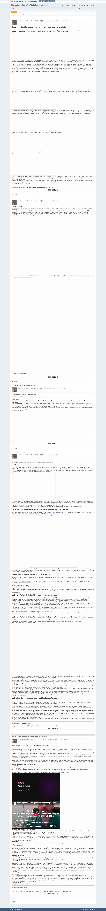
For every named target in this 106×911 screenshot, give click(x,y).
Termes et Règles (88, 909)
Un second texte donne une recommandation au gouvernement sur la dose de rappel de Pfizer (51, 599)
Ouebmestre (48, 20)
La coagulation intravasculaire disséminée (21, 884)
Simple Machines (19, 909)
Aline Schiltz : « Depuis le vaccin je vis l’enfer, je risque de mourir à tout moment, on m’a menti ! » (34, 198)
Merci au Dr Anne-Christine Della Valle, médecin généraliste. (25, 881)
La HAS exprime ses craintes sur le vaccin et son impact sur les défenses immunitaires (31, 452)
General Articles (25, 20)
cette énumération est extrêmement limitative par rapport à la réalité (35, 570)
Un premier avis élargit (79, 598)
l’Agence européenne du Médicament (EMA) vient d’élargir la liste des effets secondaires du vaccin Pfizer (62, 512)
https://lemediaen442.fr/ (20, 373)
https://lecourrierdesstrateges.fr (22, 183)
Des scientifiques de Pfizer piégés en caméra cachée (23, 385)
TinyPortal (80, 909)
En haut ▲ (94, 909)
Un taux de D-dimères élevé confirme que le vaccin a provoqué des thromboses (29, 736)
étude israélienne (18, 580)
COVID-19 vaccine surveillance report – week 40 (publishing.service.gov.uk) (62, 113)
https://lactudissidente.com (21, 440)
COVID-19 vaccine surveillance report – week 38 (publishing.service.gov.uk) (42, 132)
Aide (83, 909)
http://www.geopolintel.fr (21, 887)
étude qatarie (17, 585)
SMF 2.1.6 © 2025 (13, 909)
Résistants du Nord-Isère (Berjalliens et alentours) (29, 5)
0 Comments (14, 194)
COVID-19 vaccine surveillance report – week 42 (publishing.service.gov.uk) (48, 68)
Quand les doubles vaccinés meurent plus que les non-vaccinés (26, 18)
